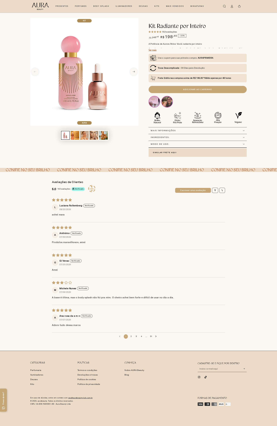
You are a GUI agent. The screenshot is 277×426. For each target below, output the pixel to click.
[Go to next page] (156, 336)
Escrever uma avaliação (193, 190)
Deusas (34, 379)
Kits (32, 384)
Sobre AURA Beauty (134, 370)
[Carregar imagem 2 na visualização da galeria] (75, 135)
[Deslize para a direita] (133, 71)
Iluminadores (36, 375)
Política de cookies (86, 379)
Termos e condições (87, 370)
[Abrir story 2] (167, 101)
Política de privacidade (88, 384)
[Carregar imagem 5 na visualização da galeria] (103, 135)
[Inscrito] (245, 369)
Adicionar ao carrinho (197, 89)
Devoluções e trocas (87, 375)
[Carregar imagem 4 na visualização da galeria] (94, 135)
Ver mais (152, 50)
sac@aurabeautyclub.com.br (80, 398)
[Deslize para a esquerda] (35, 71)
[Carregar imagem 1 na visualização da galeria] (65, 135)
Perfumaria (35, 370)
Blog (127, 375)
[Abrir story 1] (154, 101)
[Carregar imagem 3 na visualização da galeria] (84, 135)
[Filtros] (215, 190)
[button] (224, 6)
